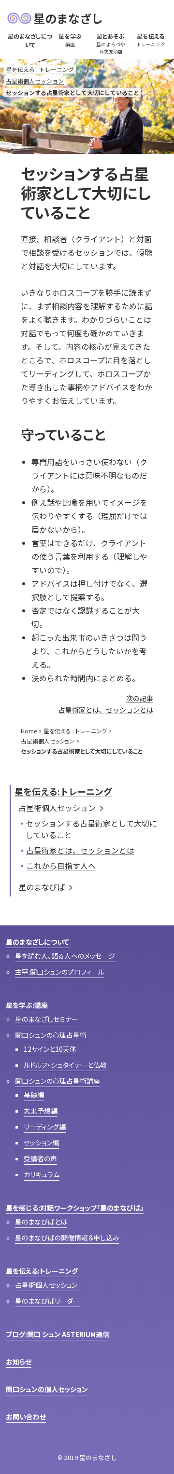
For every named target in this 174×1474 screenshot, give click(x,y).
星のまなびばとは (41, 1221)
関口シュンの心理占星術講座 (57, 1081)
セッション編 (41, 1142)
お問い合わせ (26, 1416)
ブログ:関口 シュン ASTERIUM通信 (57, 1334)
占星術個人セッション (35, 81)
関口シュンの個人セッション (47, 1389)
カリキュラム (41, 1174)
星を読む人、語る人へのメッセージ (65, 956)
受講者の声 (40, 1158)
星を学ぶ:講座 (27, 1005)
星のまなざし (68, 18)
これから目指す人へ (61, 865)
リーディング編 (45, 1126)
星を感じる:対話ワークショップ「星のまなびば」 (75, 1207)
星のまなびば (41, 887)
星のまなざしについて (37, 942)
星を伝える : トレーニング (40, 69)
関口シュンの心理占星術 (51, 1035)
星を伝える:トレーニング (63, 791)
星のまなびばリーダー (47, 1301)
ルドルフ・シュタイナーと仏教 (65, 1065)
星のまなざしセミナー (46, 1019)
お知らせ (18, 1361)
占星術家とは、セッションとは (80, 850)
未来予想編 (41, 1111)
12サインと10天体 (50, 1049)
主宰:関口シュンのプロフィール (59, 972)
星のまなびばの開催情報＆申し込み (67, 1237)
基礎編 (34, 1095)
